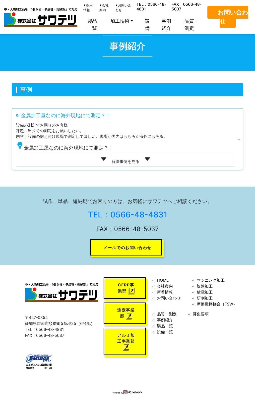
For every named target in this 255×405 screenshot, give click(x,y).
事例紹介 (166, 24)
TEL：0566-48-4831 (151, 6)
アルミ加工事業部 (126, 338)
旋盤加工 (205, 286)
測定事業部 (126, 312)
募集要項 (201, 313)
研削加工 (205, 298)
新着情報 (165, 292)
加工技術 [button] (119, 21)
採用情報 (88, 7)
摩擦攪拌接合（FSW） (217, 304)
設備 (147, 24)
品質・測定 (192, 24)
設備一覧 (165, 331)
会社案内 (104, 7)
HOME (163, 280)
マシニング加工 (211, 280)
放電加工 (205, 292)
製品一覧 (92, 24)
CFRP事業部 (126, 287)
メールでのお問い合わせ (127, 247)
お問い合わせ (123, 7)
